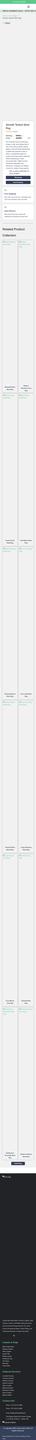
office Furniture (7, 1385)
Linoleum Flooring (7, 1378)
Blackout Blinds (7, 1395)
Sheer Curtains (7, 1392)
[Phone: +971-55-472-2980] (4, 1405)
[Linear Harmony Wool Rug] (26, 702)
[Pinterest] (9, 1336)
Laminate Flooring (8, 1376)
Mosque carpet (7, 1356)
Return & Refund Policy (8, 1436)
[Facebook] (4, 1336)
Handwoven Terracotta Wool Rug (10, 1155)
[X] (13, 1336)
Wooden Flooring (7, 1380)
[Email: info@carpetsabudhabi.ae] (4, 1413)
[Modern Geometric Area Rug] (26, 242)
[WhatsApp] (18, 1336)
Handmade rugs (7, 1358)
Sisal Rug (5, 1363)
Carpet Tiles (6, 1354)
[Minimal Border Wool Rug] (10, 242)
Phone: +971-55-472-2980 (14, 1405)
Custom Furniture (7, 1383)
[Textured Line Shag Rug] (10, 395)
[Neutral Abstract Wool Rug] (10, 549)
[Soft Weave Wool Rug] (26, 395)
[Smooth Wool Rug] (26, 856)
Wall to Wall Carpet (8, 1346)
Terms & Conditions (21, 1436)
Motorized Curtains (8, 1390)
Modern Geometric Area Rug (26, 388)
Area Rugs (13, 16)
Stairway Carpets (7, 1349)
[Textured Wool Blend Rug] (10, 702)
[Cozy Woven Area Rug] (10, 856)
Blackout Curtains (7, 1388)
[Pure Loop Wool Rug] (26, 549)
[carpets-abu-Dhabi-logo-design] (7, 7)
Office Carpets (6, 1351)
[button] (28, 7)
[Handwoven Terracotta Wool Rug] (10, 1009)
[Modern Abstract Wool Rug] (26, 1009)
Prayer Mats (6, 1366)
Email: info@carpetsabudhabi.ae (16, 1413)
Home (4, 16)
